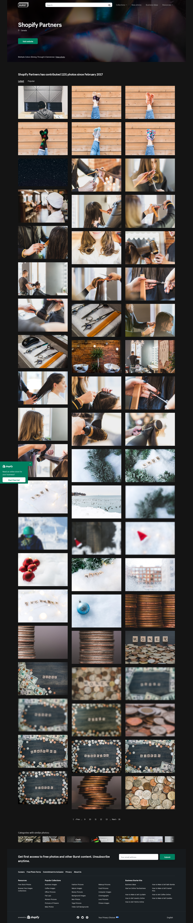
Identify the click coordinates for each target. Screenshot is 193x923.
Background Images (79, 895)
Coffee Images (50, 888)
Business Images (51, 884)
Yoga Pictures (76, 903)
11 (95, 819)
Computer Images (105, 892)
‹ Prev (77, 819)
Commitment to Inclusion (53, 871)
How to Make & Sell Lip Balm (135, 894)
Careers (21, 871)
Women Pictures (51, 899)
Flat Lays (48, 895)
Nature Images (77, 888)
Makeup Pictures (104, 884)
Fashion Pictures (78, 884)
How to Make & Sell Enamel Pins (162, 889)
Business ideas (152, 4)
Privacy (69, 871)
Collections (120, 4)
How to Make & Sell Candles (162, 898)
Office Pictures (50, 892)
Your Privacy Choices (107, 917)
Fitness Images (104, 903)
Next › (114, 819)
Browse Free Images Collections (25, 889)
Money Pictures (77, 892)
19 (119, 819)
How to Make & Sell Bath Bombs (163, 884)
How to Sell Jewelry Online (135, 898)
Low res (59, 116)
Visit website (28, 41)
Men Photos (76, 899)
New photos (136, 4)
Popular (31, 80)
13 (107, 819)
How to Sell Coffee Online (161, 894)
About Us (77, 871)
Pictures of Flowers (52, 903)
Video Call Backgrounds (80, 906)
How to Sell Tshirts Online (134, 901)
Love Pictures (103, 899)
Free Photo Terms (34, 871)
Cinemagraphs (104, 895)
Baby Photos (49, 906)
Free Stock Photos (24, 884)
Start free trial (14, 479)
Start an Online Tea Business (135, 888)
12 (101, 819)
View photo (60, 56)
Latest (21, 80)
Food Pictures (103, 888)
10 (90, 819)
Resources (166, 4)
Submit (167, 856)
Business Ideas (130, 884)
